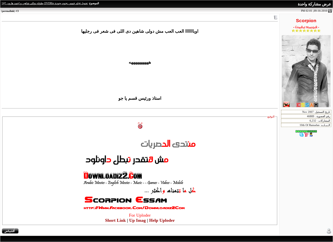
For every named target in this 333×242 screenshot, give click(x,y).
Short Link (115, 220)
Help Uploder (162, 220)
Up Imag (137, 220)
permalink (8, 11)
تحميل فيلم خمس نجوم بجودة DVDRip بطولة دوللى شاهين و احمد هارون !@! (45, 3)
